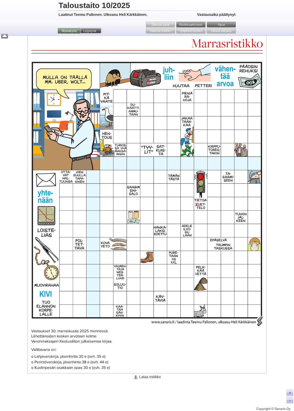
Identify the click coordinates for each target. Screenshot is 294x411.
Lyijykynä (89, 31)
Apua (221, 24)
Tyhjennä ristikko (191, 31)
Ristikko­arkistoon (190, 24)
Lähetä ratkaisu (221, 31)
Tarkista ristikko (160, 31)
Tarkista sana (160, 24)
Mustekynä (69, 31)
